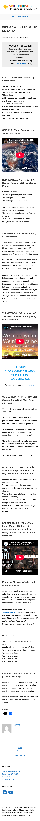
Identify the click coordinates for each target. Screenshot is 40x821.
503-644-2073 (7, 777)
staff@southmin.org (10, 612)
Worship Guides (22, 37)
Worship (20, 750)
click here (30, 385)
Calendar (20, 753)
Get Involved (20, 755)
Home (20, 748)
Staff (17, 725)
